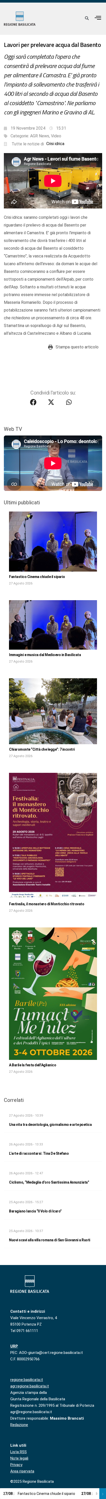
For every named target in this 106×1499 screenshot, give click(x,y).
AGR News (39, 135)
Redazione (19, 1424)
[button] (98, 17)
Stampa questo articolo (77, 347)
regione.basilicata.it (26, 1379)
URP (14, 1346)
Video (56, 135)
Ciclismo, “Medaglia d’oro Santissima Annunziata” (49, 1182)
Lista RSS (18, 1452)
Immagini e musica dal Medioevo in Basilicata (45, 655)
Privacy (16, 1464)
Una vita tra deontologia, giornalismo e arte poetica (50, 1125)
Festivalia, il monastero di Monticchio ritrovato (46, 904)
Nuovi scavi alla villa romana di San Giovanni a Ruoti (49, 1240)
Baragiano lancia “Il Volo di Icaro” (35, 1211)
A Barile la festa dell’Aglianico (32, 1065)
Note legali (19, 1458)
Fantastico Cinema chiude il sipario (37, 577)
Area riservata (22, 1471)
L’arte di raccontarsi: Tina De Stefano (39, 1153)
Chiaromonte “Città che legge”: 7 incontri (42, 749)
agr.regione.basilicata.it (29, 1386)
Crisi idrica (55, 143)
